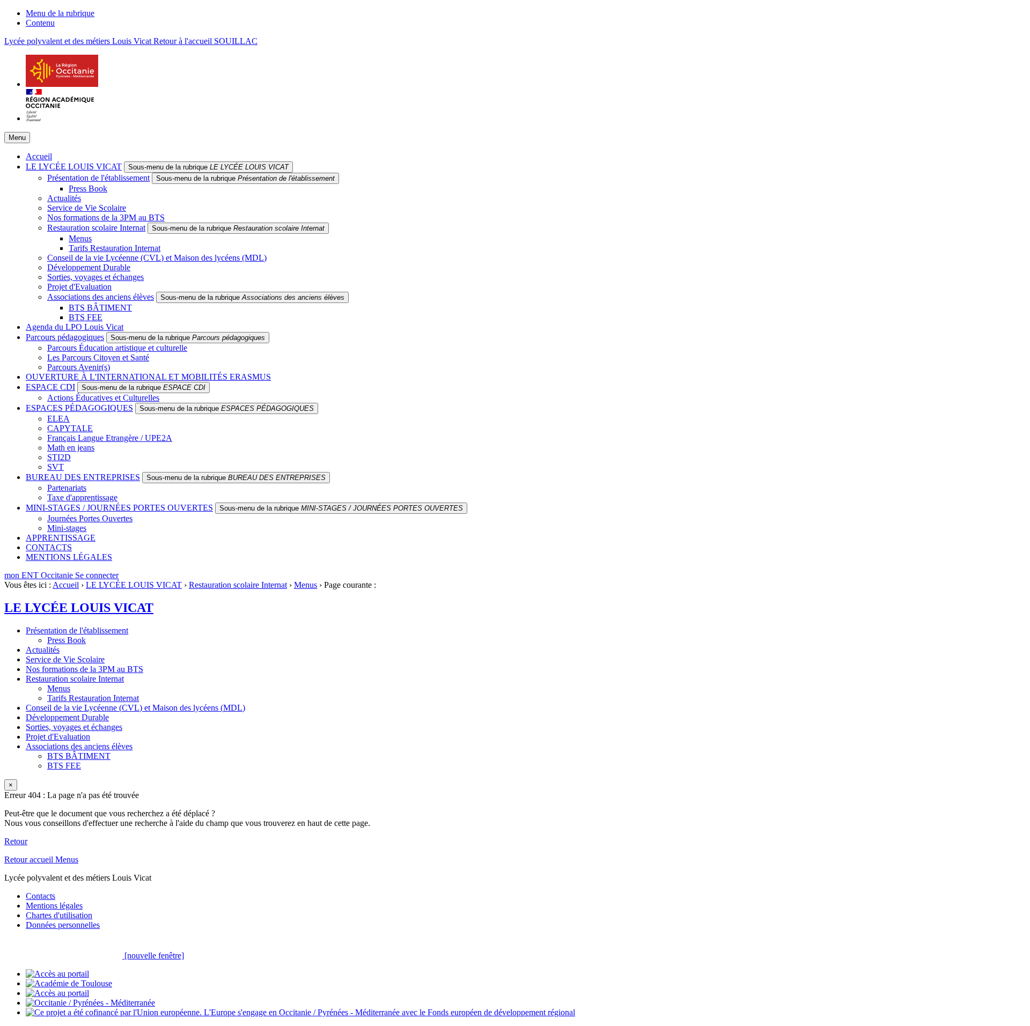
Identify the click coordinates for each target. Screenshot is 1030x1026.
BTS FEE (85, 317)
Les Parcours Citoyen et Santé (98, 357)
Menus (80, 238)
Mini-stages (66, 528)
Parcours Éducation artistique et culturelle (117, 347)
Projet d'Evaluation (79, 286)
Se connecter (97, 575)
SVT (55, 466)
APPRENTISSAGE (60, 537)
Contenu (40, 22)
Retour (15, 841)
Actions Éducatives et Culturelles (103, 397)
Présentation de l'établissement (98, 177)
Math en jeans (70, 447)
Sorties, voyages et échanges (95, 277)
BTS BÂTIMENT (100, 307)
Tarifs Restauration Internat (114, 248)
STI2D (59, 457)
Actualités (64, 198)
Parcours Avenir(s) (78, 367)
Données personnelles (63, 924)
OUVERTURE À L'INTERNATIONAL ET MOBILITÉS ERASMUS (148, 376)
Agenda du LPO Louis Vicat (74, 326)
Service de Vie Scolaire (86, 207)
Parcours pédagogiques (65, 337)
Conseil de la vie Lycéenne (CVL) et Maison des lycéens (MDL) (157, 257)
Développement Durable (88, 267)
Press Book (88, 188)
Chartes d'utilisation (59, 915)
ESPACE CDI (50, 387)
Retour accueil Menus (41, 859)
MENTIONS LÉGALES (69, 557)
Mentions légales (54, 905)
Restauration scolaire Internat (96, 227)
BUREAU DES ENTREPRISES (83, 477)
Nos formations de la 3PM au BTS (106, 217)
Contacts (40, 895)
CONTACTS (49, 547)
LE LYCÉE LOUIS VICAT (74, 166)
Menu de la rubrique (60, 13)
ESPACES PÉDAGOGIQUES (79, 407)
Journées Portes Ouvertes (90, 518)
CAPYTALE (70, 428)
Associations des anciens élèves (100, 296)
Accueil (39, 156)
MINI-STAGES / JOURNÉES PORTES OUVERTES (119, 507)
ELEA (58, 418)
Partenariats (66, 487)
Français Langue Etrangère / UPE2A (109, 437)
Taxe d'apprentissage (82, 497)
